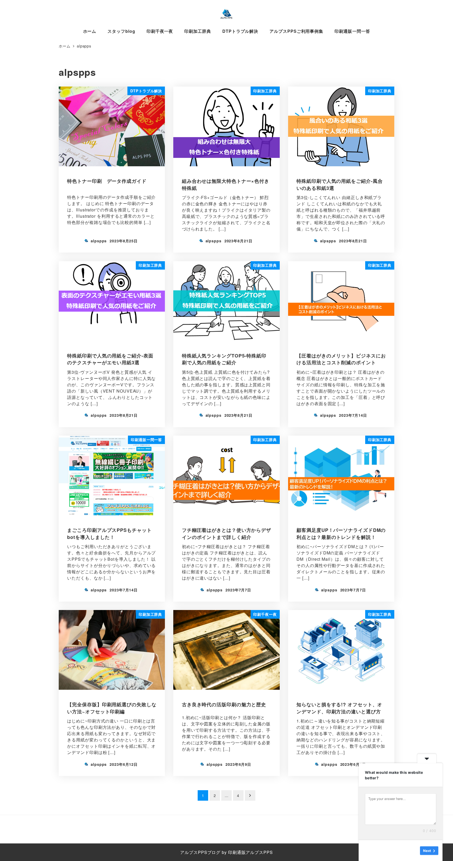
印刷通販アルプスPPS (250, 852)
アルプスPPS (193, 852)
